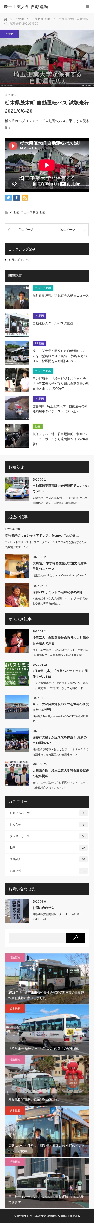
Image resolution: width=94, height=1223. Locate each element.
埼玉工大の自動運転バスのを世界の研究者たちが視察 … (61, 706)
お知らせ (47, 824)
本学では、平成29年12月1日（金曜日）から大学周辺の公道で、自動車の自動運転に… (60, 500)
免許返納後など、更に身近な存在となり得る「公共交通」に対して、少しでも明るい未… (60, 686)
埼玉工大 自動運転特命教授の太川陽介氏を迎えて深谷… (61, 640)
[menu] (87, 6)
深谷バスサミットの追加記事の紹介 (58, 592)
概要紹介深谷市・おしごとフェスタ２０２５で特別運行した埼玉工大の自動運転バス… (60, 752)
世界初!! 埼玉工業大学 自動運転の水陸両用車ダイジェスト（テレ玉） (60, 408)
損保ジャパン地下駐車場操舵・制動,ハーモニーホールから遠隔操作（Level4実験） (61, 439)
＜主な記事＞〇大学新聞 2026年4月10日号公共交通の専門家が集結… (60, 601)
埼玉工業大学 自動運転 (43, 1215)
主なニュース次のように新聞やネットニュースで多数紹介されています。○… (60, 785)
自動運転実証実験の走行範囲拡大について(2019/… (61, 488)
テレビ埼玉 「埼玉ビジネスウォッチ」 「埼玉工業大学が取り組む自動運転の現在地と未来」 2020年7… (61, 383)
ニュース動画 (29, 212)
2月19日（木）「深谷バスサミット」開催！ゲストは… (60, 673)
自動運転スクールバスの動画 (53, 323)
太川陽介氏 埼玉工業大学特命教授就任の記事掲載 (61, 773)
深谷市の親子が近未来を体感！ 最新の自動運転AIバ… (60, 740)
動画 (43, 212)
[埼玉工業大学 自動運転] (40, 7)
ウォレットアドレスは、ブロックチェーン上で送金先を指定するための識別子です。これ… (46, 545)
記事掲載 (47, 870)
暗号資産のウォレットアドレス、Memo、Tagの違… (42, 535)
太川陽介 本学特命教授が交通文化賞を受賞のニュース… (60, 566)
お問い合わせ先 (19, 260)
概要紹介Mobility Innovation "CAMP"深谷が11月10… (60, 719)
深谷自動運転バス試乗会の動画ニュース (61, 295)
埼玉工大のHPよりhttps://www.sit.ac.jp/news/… (60, 575)
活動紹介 (47, 859)
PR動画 (9, 33)
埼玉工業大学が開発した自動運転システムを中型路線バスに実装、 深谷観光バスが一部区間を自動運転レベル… (61, 356)
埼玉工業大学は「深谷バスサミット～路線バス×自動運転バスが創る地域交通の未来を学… (60, 652)
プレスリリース (47, 836)
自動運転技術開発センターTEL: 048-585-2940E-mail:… (57, 917)
